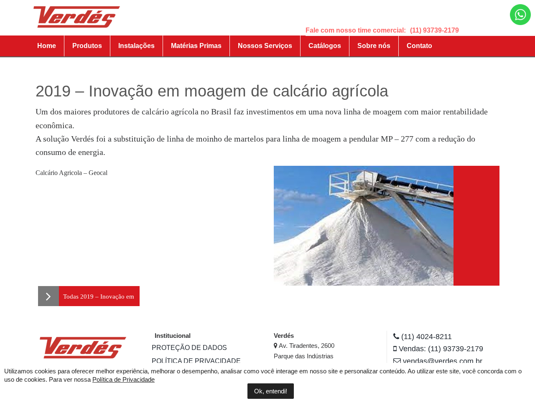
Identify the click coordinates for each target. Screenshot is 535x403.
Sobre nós (373, 45)
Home (46, 45)
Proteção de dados (189, 347)
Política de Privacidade (196, 361)
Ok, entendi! (270, 391)
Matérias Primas (196, 45)
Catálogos (324, 45)
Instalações (136, 45)
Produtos (87, 45)
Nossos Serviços (265, 45)
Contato (419, 45)
